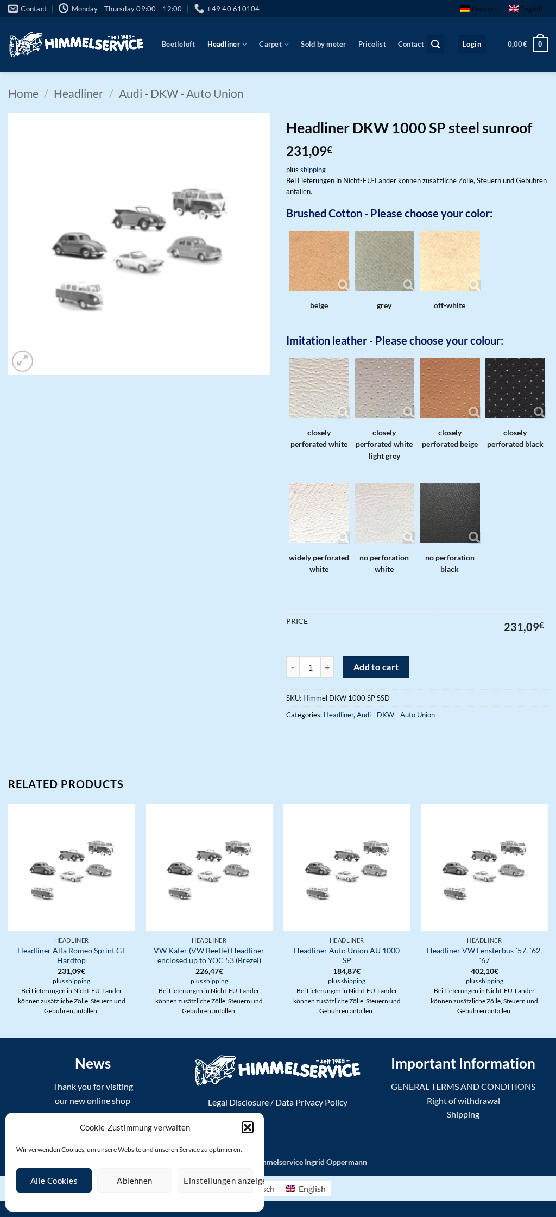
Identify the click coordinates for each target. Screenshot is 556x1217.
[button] (247, 1127)
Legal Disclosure (238, 1102)
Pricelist (372, 44)
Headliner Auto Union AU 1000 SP (347, 955)
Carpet (270, 44)
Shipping (463, 1114)
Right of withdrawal (463, 1100)
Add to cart (376, 667)
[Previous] (9, 920)
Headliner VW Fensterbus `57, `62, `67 (484, 955)
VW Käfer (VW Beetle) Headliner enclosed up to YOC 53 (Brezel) (209, 955)
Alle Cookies (54, 1180)
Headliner (223, 44)
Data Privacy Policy (311, 1102)
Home (23, 93)
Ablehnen (135, 1180)
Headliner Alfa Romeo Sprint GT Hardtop (71, 955)
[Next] (547, 920)
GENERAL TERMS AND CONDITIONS (463, 1086)
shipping (313, 169)
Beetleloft (178, 44)
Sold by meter (323, 44)
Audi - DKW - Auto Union (181, 93)
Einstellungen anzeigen (218, 1180)
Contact (411, 44)
